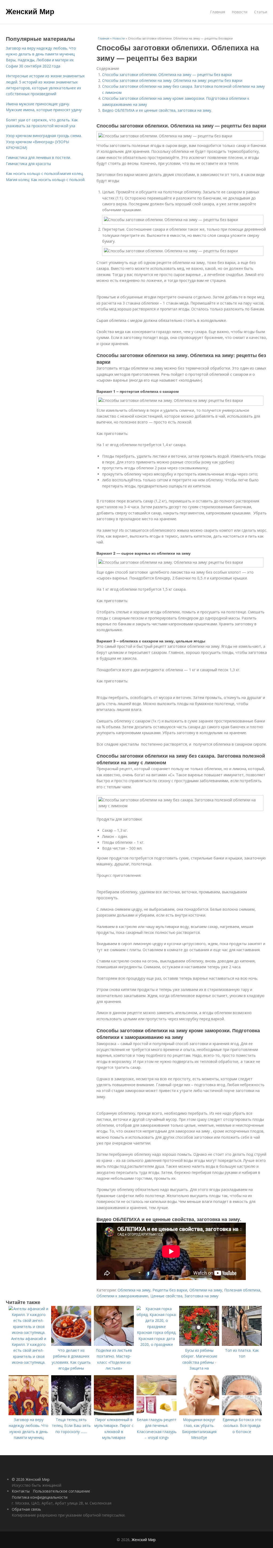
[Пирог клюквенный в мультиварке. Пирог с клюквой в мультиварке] (114, 1413)
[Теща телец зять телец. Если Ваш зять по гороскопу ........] (71, 1413)
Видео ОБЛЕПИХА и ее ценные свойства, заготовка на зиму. (157, 110)
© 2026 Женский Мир (31, 1479)
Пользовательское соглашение (61, 1491)
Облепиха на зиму (134, 1290)
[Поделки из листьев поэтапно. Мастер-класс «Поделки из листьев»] (114, 1344)
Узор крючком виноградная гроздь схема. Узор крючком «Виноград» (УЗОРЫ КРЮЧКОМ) (44, 141)
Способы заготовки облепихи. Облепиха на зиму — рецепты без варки (167, 74)
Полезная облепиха (242, 1290)
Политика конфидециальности (39, 1497)
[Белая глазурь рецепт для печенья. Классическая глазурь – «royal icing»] (156, 1413)
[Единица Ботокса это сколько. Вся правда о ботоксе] (242, 1413)
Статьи (260, 11)
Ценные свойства (166, 1295)
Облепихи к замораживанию (122, 1295)
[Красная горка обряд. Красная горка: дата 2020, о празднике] (156, 1326)
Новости (239, 11)
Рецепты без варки (169, 1290)
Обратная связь (26, 1509)
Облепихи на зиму (205, 1290)
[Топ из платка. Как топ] (242, 1344)
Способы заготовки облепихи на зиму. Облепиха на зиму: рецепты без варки (172, 80)
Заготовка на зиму (201, 1295)
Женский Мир (30, 11)
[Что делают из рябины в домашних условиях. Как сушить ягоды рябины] (71, 1344)
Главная (217, 11)
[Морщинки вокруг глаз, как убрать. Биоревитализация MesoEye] (199, 1413)
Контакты (21, 1491)
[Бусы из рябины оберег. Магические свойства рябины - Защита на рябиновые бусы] (199, 1344)
